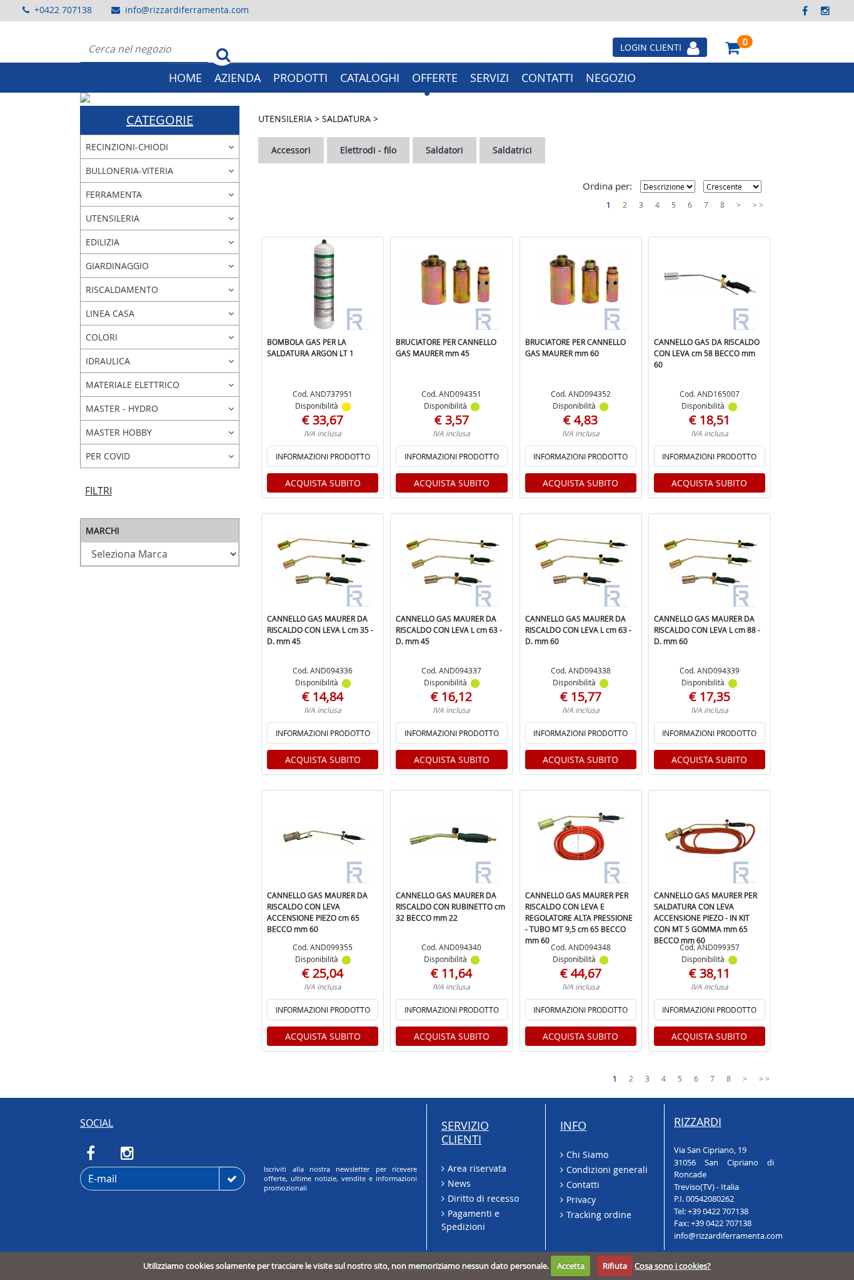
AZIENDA (237, 77)
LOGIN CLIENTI (652, 47)
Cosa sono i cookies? (673, 1265)
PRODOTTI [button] (300, 77)
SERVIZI (489, 77)
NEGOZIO (611, 77)
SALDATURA (347, 119)
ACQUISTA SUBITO (323, 483)
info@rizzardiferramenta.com (187, 10)
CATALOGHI (369, 77)
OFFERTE (435, 77)
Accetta (571, 1265)
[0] (732, 47)
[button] (132, 98)
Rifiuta (615, 1265)
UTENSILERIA (286, 119)
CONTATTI (547, 77)
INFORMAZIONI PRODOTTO (323, 456)
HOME (185, 77)
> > (758, 205)
